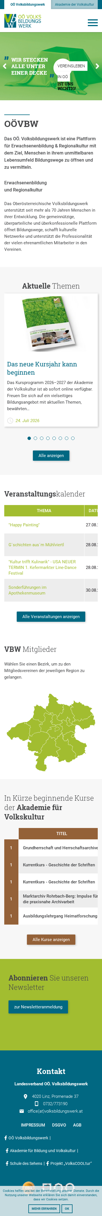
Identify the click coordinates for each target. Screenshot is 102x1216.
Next (97, 66)
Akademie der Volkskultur (74, 5)
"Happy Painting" (24, 524)
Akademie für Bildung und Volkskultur (43, 1150)
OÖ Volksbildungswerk (27, 5)
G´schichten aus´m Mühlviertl (36, 544)
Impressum (33, 1125)
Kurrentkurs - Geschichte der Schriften (59, 864)
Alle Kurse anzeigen (51, 939)
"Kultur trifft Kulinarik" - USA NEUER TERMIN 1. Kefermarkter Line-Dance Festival (42, 567)
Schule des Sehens (26, 1163)
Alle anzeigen (51, 455)
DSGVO (59, 1125)
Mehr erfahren (44, 1209)
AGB (77, 1125)
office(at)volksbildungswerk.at (55, 1111)
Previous (4, 66)
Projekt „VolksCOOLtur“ (71, 1163)
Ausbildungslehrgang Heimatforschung (60, 916)
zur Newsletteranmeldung (38, 1006)
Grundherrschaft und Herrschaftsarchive (60, 847)
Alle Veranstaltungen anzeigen (51, 616)
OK (67, 1209)
